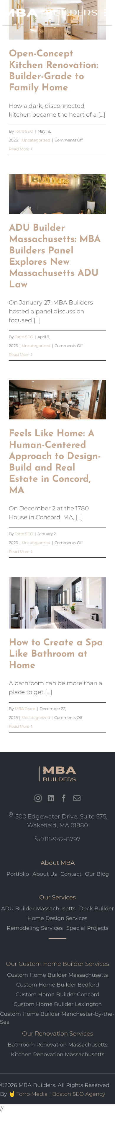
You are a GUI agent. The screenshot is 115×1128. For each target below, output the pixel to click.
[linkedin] (51, 798)
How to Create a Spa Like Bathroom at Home (56, 654)
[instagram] (38, 798)
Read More (19, 149)
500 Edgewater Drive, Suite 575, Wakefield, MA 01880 (60, 821)
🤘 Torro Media (28, 1094)
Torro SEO (24, 131)
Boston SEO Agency (78, 1094)
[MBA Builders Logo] (57, 775)
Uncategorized (36, 140)
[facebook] (63, 798)
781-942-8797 (60, 839)
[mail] (76, 798)
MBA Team (25, 708)
